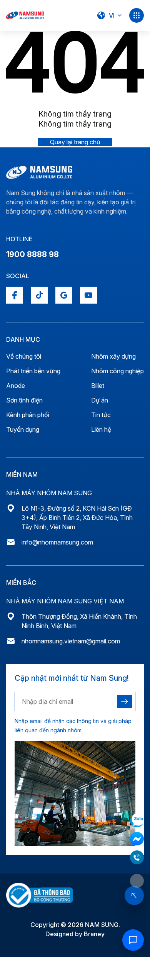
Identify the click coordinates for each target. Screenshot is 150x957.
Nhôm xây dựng (113, 356)
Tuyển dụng (22, 429)
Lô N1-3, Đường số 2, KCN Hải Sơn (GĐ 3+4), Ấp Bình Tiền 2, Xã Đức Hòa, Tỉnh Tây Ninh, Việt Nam (77, 517)
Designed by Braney (75, 934)
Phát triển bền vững (33, 371)
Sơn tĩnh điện (24, 400)
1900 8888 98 (32, 254)
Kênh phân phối (27, 415)
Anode (15, 385)
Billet (97, 385)
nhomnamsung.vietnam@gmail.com (71, 641)
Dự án (99, 400)
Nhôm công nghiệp (117, 371)
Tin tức (101, 415)
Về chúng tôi (23, 356)
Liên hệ (101, 429)
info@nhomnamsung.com (57, 542)
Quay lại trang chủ (75, 142)
